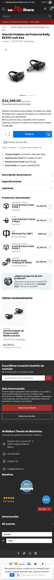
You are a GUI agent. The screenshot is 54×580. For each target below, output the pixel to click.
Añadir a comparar (9, 148)
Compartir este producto (29, 148)
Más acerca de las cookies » (33, 575)
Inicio (4, 27)
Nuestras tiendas (27, 416)
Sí (12, 575)
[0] (50, 8)
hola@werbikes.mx (15, 469)
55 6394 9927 (13, 454)
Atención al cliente (27, 408)
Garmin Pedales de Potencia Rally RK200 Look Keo (13, 333)
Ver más (42, 509)
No (18, 575)
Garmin (5, 41)
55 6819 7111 (12, 461)
